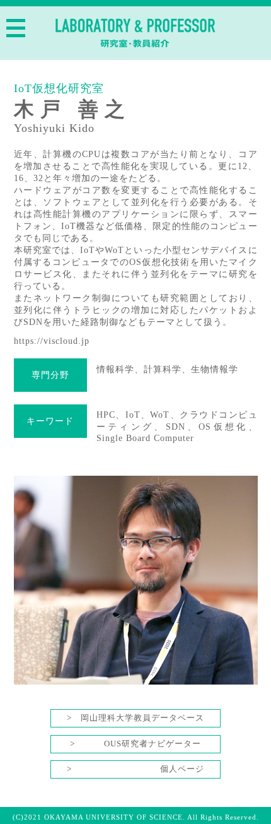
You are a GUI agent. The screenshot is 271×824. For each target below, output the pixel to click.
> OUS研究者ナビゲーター (135, 743)
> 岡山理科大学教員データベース (135, 718)
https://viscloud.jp (51, 341)
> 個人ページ (135, 769)
